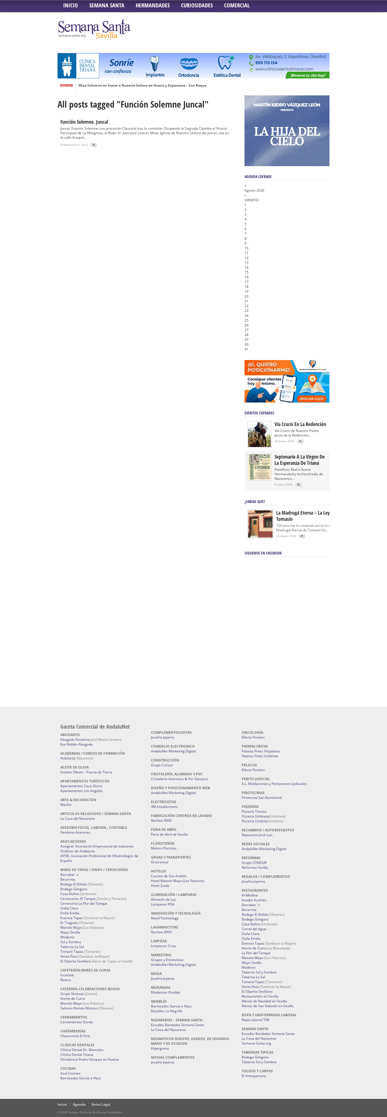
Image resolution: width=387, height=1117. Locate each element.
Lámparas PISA (163, 904)
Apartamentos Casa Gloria (81, 786)
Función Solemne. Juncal (84, 122)
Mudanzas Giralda (165, 992)
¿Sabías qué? (254, 501)
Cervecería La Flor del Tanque (83, 903)
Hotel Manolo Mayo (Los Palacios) (177, 880)
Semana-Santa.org (256, 1043)
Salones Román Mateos (78, 1008)
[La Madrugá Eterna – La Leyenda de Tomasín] (260, 537)
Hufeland (67, 758)
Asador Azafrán (254, 900)
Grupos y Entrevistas (167, 959)
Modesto (67, 937)
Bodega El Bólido (73, 884)
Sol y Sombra (70, 942)
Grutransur (160, 862)
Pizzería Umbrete (255, 816)
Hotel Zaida (160, 885)
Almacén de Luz (163, 899)
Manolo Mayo (71, 927)
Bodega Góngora (73, 889)
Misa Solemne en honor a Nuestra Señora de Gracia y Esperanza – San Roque (142, 85)
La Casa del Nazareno (77, 818)
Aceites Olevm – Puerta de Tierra (86, 772)
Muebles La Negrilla (166, 1011)
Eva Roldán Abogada (76, 744)
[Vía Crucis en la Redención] (259, 445)
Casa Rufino (69, 893)
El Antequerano (254, 1075)
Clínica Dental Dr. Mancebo (81, 1049)
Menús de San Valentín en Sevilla (268, 1005)
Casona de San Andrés (169, 876)
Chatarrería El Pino (75, 1035)
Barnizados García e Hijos (80, 1078)
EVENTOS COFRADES (259, 413)
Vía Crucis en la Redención (300, 424)
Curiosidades (197, 5)
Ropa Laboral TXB (255, 1019)
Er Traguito (69, 922)
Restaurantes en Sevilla (260, 996)
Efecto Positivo (253, 737)
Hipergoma (160, 1048)
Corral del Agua (254, 928)
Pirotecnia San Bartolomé (262, 797)
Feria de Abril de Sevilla (169, 834)
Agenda (79, 1104)
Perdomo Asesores (75, 832)
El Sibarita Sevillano (75, 961)
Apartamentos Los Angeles (81, 790)
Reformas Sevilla (255, 867)
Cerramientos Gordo (76, 1022)
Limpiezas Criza (163, 945)
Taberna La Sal (72, 946)
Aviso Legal (101, 1104)
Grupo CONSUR (254, 862)
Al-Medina (250, 895)
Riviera (65, 979)
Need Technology (164, 918)
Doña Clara (69, 908)
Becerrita (67, 879)
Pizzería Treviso (254, 811)
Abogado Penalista (75, 739)
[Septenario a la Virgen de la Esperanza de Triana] (259, 478)
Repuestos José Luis (257, 835)
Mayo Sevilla (70, 932)
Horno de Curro (72, 998)
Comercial (237, 5)
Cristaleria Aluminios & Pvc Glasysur (179, 778)
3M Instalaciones (164, 806)
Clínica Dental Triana (76, 1054)
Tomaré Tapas (71, 951)
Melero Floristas (164, 848)
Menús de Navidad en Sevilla (264, 1001)
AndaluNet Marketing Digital (173, 751)
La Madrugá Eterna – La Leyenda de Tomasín (311, 516)
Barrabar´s (69, 874)
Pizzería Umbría (254, 821)
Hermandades (153, 5)
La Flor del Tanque (256, 953)
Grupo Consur (162, 765)
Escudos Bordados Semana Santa (177, 1024)
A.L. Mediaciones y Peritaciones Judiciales (274, 783)
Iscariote (67, 975)
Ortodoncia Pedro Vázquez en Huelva (89, 1059)
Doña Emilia (69, 913)
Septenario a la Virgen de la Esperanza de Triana (300, 459)
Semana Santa (106, 5)
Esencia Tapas (71, 917)
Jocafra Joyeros (163, 737)
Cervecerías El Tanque (78, 898)
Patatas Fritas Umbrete (260, 756)
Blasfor (66, 804)
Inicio (70, 5)
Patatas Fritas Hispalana (261, 751)
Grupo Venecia (72, 993)
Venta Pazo (69, 956)
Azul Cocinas (70, 1073)
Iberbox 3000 (161, 820)
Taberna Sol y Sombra (259, 972)
